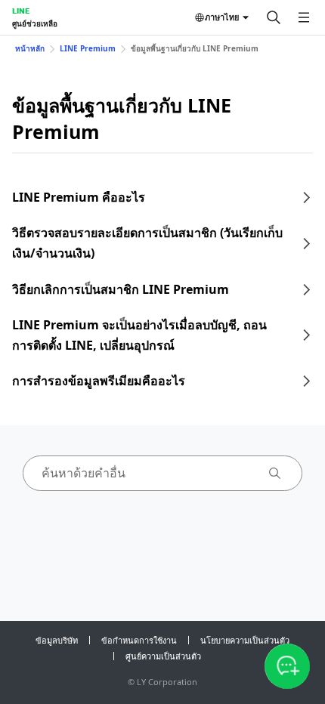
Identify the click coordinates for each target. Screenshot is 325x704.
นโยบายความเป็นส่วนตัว (244, 640)
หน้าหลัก (30, 48)
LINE (20, 10)
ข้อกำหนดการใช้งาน (139, 640)
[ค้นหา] (273, 17)
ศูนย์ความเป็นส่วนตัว (163, 656)
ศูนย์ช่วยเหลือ (34, 23)
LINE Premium (88, 48)
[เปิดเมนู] (304, 17)
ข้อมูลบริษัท (57, 640)
